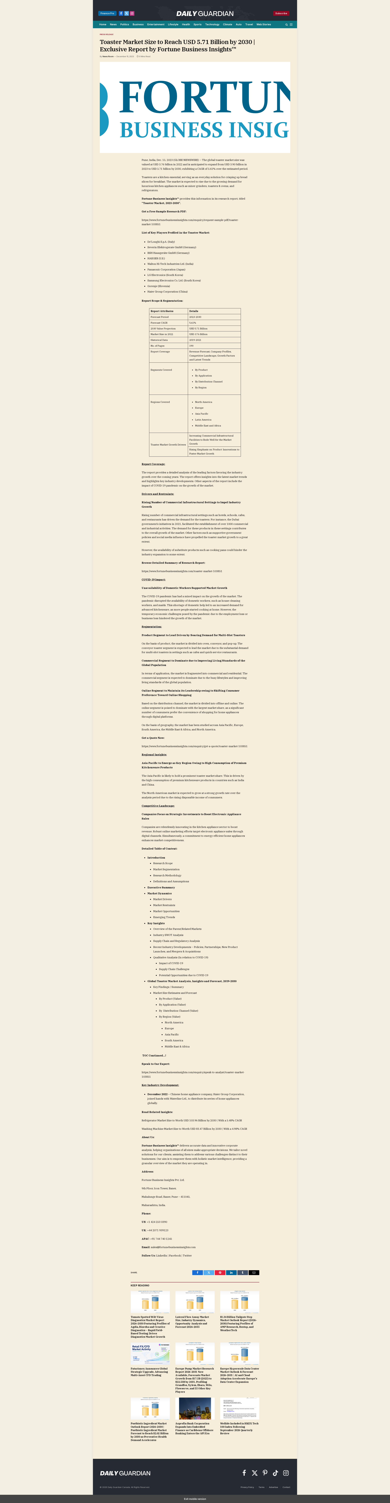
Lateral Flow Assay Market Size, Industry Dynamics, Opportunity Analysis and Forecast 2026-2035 (192, 1321)
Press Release (106, 34)
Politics (124, 24)
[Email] (106, 196)
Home (102, 24)
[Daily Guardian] (204, 13)
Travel (249, 24)
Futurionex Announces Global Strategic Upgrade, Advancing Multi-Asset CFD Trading (149, 1372)
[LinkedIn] (106, 182)
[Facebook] (106, 167)
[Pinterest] (106, 189)
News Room (108, 56)
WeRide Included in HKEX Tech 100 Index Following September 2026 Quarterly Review (239, 1428)
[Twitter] (106, 174)
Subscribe (281, 13)
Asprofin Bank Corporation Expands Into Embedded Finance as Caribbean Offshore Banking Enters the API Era (194, 1428)
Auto (239, 24)
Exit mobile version (195, 1498)
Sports (198, 24)
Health (186, 24)
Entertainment (155, 24)
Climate (227, 24)
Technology (212, 24)
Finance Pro (107, 13)
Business (138, 24)
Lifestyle (173, 24)
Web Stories (264, 24)
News (113, 24)
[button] (286, 24)
